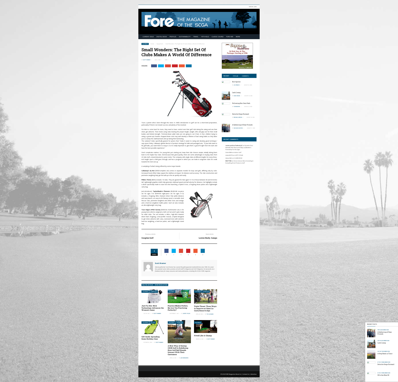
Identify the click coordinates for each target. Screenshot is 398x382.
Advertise (254, 374)
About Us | (238, 374)
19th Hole (205, 37)
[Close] (396, 324)
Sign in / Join (253, 6)
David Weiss (237, 95)
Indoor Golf (237, 152)
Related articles (147, 285)
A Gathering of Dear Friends (384, 333)
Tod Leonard (210, 314)
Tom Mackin (237, 106)
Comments (245, 76)
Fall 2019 (153, 322)
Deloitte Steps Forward (385, 364)
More (238, 37)
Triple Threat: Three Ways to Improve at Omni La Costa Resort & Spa (205, 308)
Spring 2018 (206, 291)
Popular (235, 76)
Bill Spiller (236, 82)
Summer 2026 (385, 330)
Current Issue (148, 37)
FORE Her (229, 37)
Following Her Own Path (241, 103)
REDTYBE (228, 161)
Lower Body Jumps (208, 238)
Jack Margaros (184, 358)
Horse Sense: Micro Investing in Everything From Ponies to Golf (239, 162)
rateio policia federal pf (233, 145)
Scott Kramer (146, 60)
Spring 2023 (180, 322)
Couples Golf (147, 238)
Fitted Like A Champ (203, 335)
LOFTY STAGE (239, 155)
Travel (195, 37)
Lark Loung (381, 343)
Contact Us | (246, 374)
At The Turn (380, 362)
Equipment (145, 44)
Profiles (172, 37)
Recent (226, 76)
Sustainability (184, 37)
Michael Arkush (238, 117)
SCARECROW (238, 158)
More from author (161, 285)
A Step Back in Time (384, 354)
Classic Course (217, 37)
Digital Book (161, 37)
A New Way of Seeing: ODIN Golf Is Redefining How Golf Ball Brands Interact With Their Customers (178, 350)
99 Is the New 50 (383, 375)
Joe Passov (237, 85)
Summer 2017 (154, 291)
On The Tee (380, 351)
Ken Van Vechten (238, 128)
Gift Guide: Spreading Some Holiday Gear (150, 338)
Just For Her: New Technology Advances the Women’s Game (152, 308)
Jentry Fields (186, 313)
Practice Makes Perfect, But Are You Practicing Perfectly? (178, 308)
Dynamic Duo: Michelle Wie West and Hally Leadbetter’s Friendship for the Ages (239, 147)
